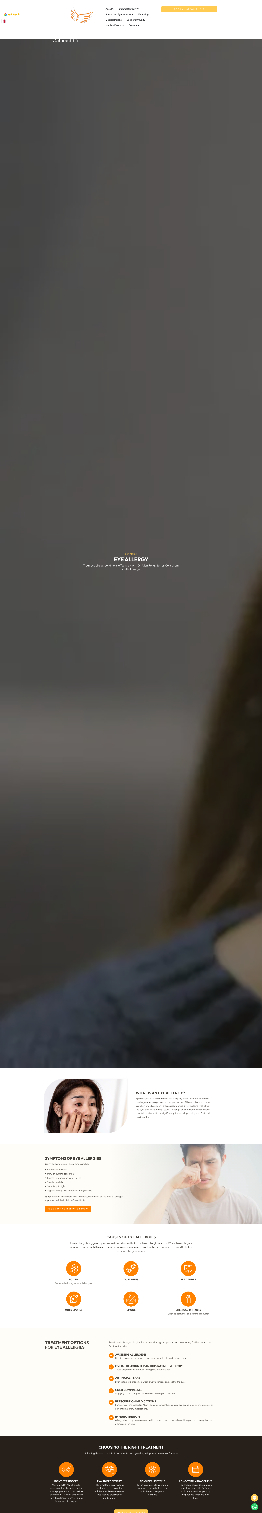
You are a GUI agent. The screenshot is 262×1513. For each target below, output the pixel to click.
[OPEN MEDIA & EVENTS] (123, 25)
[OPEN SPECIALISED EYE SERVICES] (133, 14)
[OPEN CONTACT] (139, 25)
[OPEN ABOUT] (113, 9)
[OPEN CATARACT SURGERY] (138, 9)
